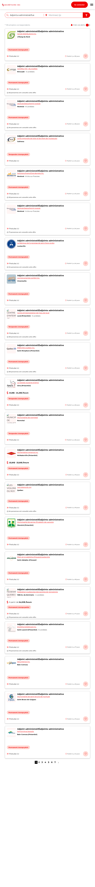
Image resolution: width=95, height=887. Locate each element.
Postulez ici (14, 56)
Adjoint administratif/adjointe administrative (40, 31)
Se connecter (79, 5)
